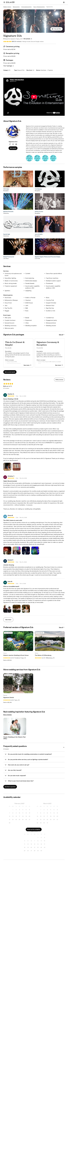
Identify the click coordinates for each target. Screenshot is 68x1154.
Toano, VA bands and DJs (39, 6)
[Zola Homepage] (10, 2)
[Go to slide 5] (17, 733)
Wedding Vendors (7, 6)
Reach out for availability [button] (33, 829)
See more (26, 365)
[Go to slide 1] (12, 733)
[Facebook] (10, 144)
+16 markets (26, 39)
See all (61, 334)
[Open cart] (64, 2)
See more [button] (8, 619)
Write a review (59, 379)
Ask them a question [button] (10, 786)
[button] (56, 29)
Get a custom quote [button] (10, 372)
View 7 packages (7, 66)
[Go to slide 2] (13, 733)
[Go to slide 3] (14, 733)
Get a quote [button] (13, 148)
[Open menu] (4, 2)
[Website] (16, 144)
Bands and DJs (16, 6)
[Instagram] (13, 144)
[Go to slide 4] (16, 733)
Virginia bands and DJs (26, 6)
